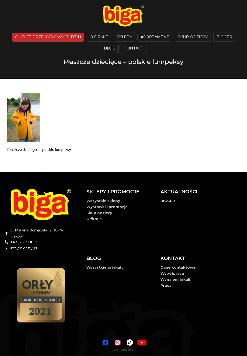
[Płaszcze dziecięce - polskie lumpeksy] (123, 117)
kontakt (133, 48)
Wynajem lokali (175, 279)
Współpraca (172, 273)
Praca (166, 285)
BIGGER (224, 37)
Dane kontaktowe (178, 267)
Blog (110, 48)
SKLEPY (124, 37)
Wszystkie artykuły (105, 267)
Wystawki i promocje (107, 206)
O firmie (94, 218)
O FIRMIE (99, 37)
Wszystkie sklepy (103, 200)
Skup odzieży (193, 37)
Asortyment (155, 37)
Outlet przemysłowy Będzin (48, 37)
